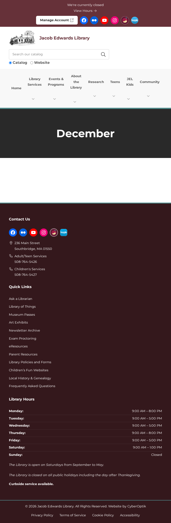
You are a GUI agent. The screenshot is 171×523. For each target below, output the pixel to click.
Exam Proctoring (22, 338)
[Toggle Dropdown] (34, 98)
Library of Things (22, 307)
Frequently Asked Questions (32, 386)
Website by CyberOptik (127, 506)
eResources (18, 346)
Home (16, 88)
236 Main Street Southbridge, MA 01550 (33, 246)
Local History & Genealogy (30, 378)
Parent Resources (23, 354)
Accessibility (130, 515)
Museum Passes (22, 315)
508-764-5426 (25, 262)
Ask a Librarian (20, 299)
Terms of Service (72, 515)
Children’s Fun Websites (28, 370)
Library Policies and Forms (30, 362)
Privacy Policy (42, 515)
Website (42, 62)
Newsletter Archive (24, 330)
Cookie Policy (103, 515)
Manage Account (55, 20)
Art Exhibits (18, 322)
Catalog (20, 62)
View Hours (83, 11)
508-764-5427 (25, 275)
